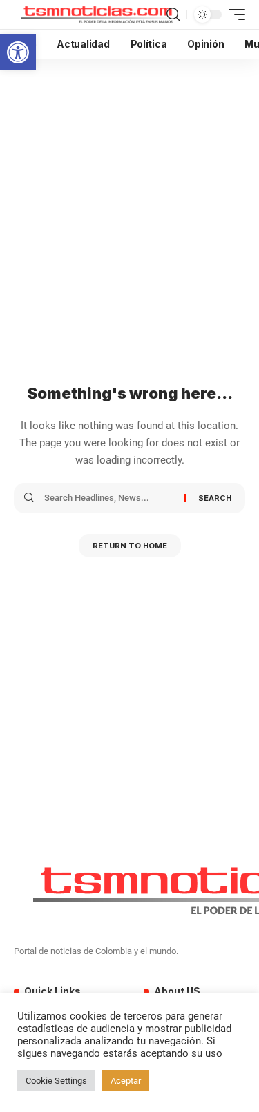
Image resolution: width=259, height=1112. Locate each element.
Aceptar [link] (126, 1080)
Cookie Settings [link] (56, 1080)
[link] (18, 52)
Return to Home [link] (130, 545)
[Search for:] (109, 498)
